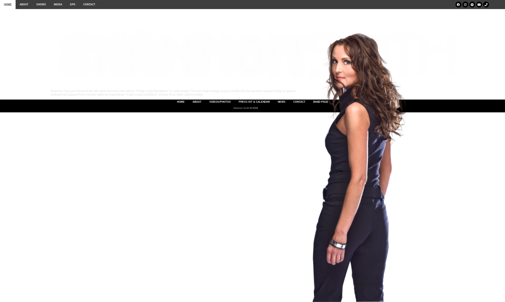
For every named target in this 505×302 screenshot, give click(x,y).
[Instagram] (465, 4)
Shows (41, 4)
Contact (89, 4)
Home (8, 4)
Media (58, 4)
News (281, 101)
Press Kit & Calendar (254, 101)
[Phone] (486, 4)
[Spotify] (472, 4)
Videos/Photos (220, 101)
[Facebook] (458, 4)
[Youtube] (479, 4)
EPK (72, 4)
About (24, 4)
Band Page (320, 101)
